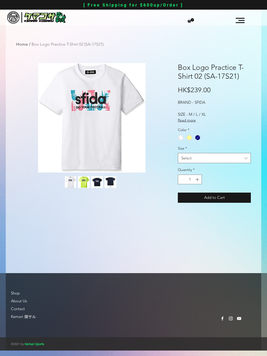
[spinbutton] (190, 179)
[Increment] (198, 179)
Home (22, 44)
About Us (19, 300)
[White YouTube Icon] (239, 318)
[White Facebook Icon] (222, 318)
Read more (187, 120)
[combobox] (214, 158)
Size (182, 148)
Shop (15, 293)
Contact (18, 308)
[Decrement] (182, 179)
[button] (190, 20)
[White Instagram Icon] (230, 318)
